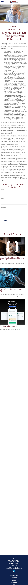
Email (2, 198)
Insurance (14, 582)
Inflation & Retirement (8, 326)
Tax (14, 584)
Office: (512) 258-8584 (14, 560)
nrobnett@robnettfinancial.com (14, 568)
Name (2, 189)
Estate (14, 580)
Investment (14, 579)
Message (3, 207)
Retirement (14, 577)
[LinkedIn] (14, 571)
